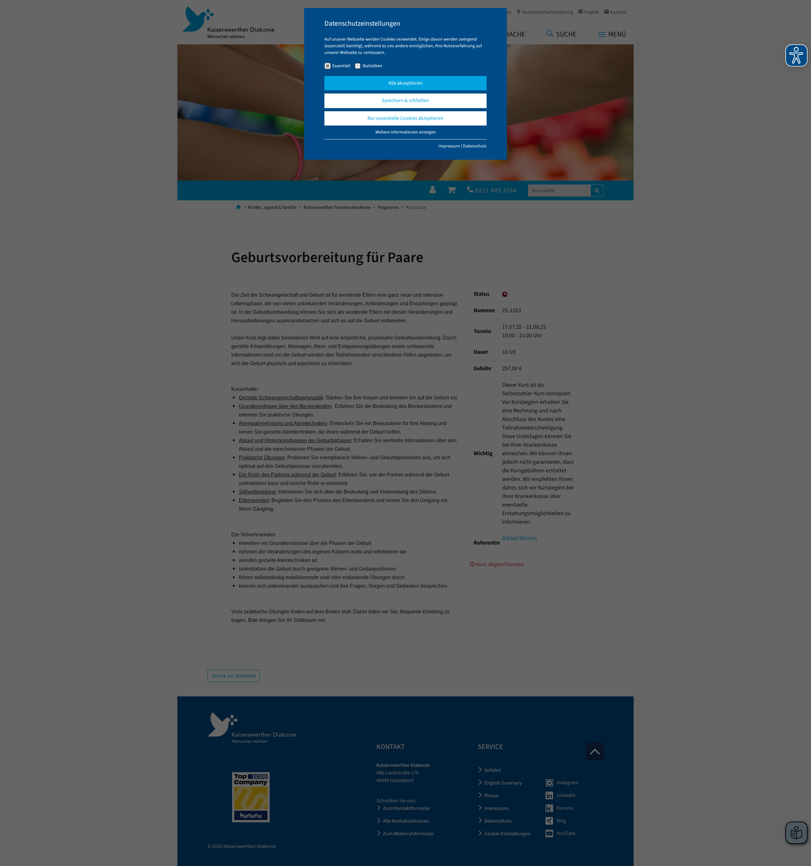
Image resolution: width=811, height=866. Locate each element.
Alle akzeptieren (405, 83)
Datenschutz (475, 146)
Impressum (449, 146)
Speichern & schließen (405, 100)
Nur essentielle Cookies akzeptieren (405, 118)
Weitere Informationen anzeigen (405, 132)
